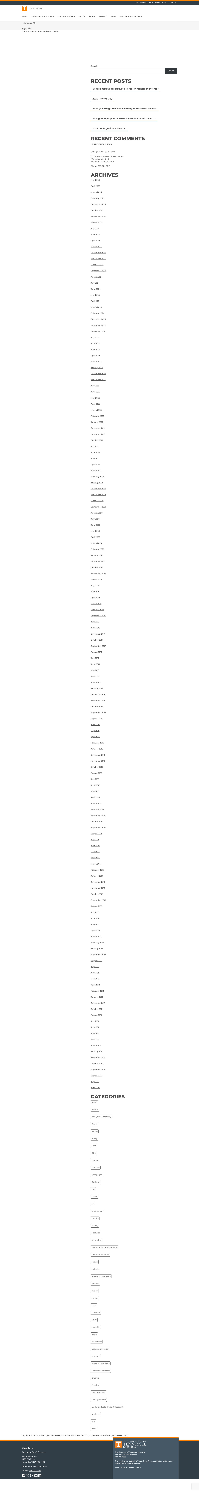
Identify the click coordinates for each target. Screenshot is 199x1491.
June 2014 (95, 846)
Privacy (124, 1467)
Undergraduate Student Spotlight (107, 1407)
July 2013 (95, 912)
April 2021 (95, 464)
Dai (93, 1189)
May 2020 (95, 531)
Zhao (94, 1429)
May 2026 (95, 180)
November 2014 (98, 815)
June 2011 (95, 1027)
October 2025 (97, 210)
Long (94, 1305)
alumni (95, 1109)
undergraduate (99, 1400)
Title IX (138, 1467)
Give (164, 3)
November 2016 (98, 700)
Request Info (141, 3)
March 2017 (96, 682)
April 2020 (95, 537)
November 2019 (98, 561)
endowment (97, 1211)
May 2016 (95, 731)
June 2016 (95, 725)
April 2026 (95, 186)
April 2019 (95, 597)
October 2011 (97, 1009)
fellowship (96, 1240)
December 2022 (98, 374)
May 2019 (95, 591)
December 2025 (98, 204)
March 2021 (96, 470)
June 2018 (95, 628)
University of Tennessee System (149, 1461)
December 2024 (98, 253)
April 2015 (95, 797)
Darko (94, 1196)
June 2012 (95, 973)
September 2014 (98, 827)
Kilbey (95, 1291)
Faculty (95, 1218)
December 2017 (98, 634)
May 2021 (95, 458)
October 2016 (97, 706)
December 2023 (98, 319)
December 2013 (98, 882)
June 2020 (95, 525)
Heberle (95, 1269)
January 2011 (97, 1051)
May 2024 (95, 295)
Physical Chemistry (101, 1363)
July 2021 (95, 446)
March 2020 (96, 543)
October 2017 (97, 640)
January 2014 (97, 876)
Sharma (95, 1378)
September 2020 (98, 507)
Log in (126, 1435)
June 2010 (95, 1088)
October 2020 (97, 501)
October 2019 (97, 567)
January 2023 (97, 368)
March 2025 (96, 247)
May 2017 (95, 670)
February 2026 (97, 198)
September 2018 (98, 616)
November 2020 (98, 495)
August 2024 (97, 277)
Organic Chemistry (100, 1349)
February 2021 (97, 476)
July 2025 (95, 228)
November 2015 (98, 761)
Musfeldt (96, 1313)
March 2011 (96, 1045)
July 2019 (95, 585)
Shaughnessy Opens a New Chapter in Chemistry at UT (124, 118)
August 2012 (96, 961)
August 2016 (96, 718)
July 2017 (95, 658)
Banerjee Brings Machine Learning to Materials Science (124, 108)
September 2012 (98, 954)
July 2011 (95, 1021)
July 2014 (95, 840)
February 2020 (97, 549)
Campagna (97, 1175)
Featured (96, 1233)
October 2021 (97, 440)
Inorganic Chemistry (101, 1276)
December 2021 (98, 428)
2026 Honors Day (102, 98)
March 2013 (96, 936)
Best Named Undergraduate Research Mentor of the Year (125, 88)
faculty (95, 1225)
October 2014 (97, 821)
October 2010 (97, 1063)
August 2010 (96, 1075)
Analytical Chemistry (101, 1117)
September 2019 (98, 573)
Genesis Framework (101, 1435)
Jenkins (95, 1283)
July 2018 (95, 622)
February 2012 (97, 991)
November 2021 (98, 434)
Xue (93, 1421)
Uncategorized (98, 1392)
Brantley (96, 1160)
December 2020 (98, 489)
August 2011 (96, 1015)
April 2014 (95, 858)
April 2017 (95, 676)
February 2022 (97, 416)
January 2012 (97, 997)
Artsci (94, 1124)
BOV (94, 1153)
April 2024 (95, 301)
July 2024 (95, 283)
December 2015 (98, 755)
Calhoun (96, 1167)
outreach (96, 1356)
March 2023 (96, 361)
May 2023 (95, 349)
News (94, 1334)
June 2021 (95, 452)
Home (26, 23)
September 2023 (98, 331)
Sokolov (95, 1385)
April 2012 (95, 985)
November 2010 (98, 1057)
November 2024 (98, 259)
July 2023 (95, 337)
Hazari (95, 1262)
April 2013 (95, 930)
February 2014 (97, 870)
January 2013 (97, 948)
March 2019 (96, 604)
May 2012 (95, 979)
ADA (117, 1467)
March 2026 (96, 192)
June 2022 (95, 392)
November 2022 (98, 380)
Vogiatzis (96, 1414)
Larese (95, 1298)
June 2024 (95, 289)
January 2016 (97, 749)
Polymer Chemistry (101, 1371)
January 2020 (97, 555)
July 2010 (95, 1082)
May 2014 (95, 852)
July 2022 (95, 386)
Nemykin (96, 1327)
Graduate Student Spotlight (104, 1247)
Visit (151, 3)
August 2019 (96, 579)
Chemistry (35, 8)
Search (94, 66)
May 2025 (95, 234)
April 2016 (95, 737)
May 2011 (95, 1033)
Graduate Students (100, 1254)
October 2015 (97, 767)
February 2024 (97, 313)
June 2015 (95, 785)
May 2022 (95, 398)
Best (94, 1146)
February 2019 (97, 610)
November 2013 (98, 888)
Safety (131, 1467)
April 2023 (95, 355)
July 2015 (95, 779)
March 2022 (96, 410)
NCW (94, 1320)
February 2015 (97, 809)
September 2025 (98, 216)
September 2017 (98, 646)
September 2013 (98, 900)
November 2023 (98, 325)
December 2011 (98, 1003)
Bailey (94, 1138)
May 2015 (95, 791)
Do (93, 1204)
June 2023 (95, 343)
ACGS (94, 1102)
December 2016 (98, 694)
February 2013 (97, 942)
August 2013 (96, 906)
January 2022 (97, 422)
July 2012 (95, 967)
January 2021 (97, 482)
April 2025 (95, 240)
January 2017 (97, 688)
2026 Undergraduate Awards (108, 128)
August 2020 (97, 513)
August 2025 (96, 222)
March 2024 (96, 307)
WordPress (117, 1435)
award (95, 1131)
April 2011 (95, 1039)
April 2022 (95, 404)
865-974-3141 (35, 1471)
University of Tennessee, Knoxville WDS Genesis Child (63, 1435)
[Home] (130, 1445)
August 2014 (96, 834)
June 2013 (95, 918)
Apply (157, 3)
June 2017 (95, 664)
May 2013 (95, 924)
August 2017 (96, 652)
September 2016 (98, 712)
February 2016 (97, 743)
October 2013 (97, 894)
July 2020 (95, 519)
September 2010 (98, 1069)
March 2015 (96, 803)
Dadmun (96, 1182)
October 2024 (97, 265)
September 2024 (98, 271)
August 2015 (96, 773)
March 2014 (96, 864)
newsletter (97, 1342)
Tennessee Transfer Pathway (129, 1463)
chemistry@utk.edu (37, 1466)
